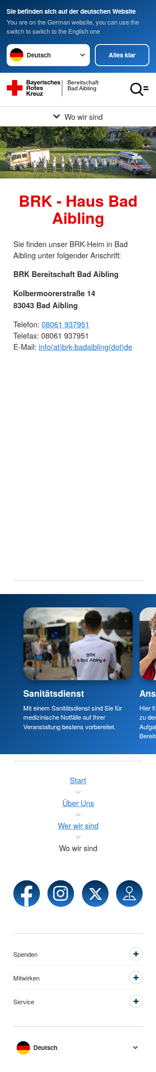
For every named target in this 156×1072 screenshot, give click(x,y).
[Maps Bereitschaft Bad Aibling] (129, 893)
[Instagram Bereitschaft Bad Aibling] (60, 893)
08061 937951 (65, 324)
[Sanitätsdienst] (78, 643)
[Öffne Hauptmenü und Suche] (139, 89)
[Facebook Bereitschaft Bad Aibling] (26, 893)
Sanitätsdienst (53, 693)
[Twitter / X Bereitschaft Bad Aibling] (95, 893)
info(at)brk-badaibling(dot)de (85, 346)
